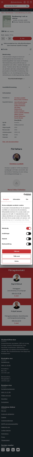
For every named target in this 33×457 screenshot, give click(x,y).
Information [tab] (16, 199)
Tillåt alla (16, 251)
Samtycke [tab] (6, 199)
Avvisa (16, 261)
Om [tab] (27, 199)
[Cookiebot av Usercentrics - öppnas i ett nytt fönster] (23, 195)
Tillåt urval (16, 256)
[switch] (28, 233)
